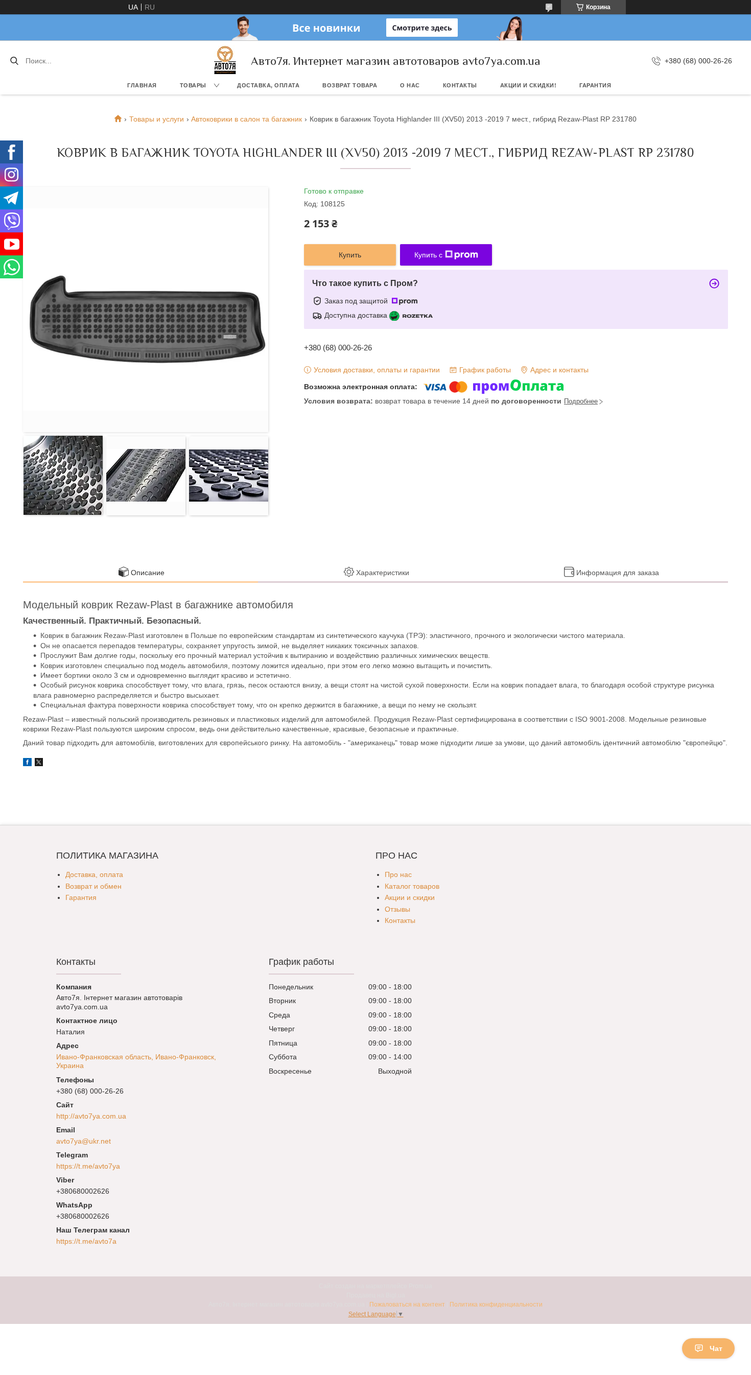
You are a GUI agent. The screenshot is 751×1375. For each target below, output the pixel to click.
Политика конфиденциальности (496, 1304)
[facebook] (27, 764)
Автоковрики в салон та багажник (246, 119)
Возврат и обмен (93, 886)
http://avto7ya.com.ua (91, 1116)
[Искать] (14, 61)
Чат (716, 1348)
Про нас (398, 874)
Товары (193, 85)
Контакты (460, 85)
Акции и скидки (410, 897)
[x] (39, 764)
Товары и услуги (156, 119)
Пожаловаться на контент (407, 1304)
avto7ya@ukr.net (83, 1141)
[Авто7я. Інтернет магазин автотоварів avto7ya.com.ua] (225, 60)
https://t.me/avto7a (86, 1241)
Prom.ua (420, 1286)
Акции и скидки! (528, 85)
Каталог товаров (412, 886)
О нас (410, 85)
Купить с (428, 255)
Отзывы (397, 909)
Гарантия (595, 85)
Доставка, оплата (268, 85)
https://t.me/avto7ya (88, 1166)
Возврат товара (349, 85)
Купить (350, 255)
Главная (142, 85)
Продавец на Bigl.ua (375, 1295)
